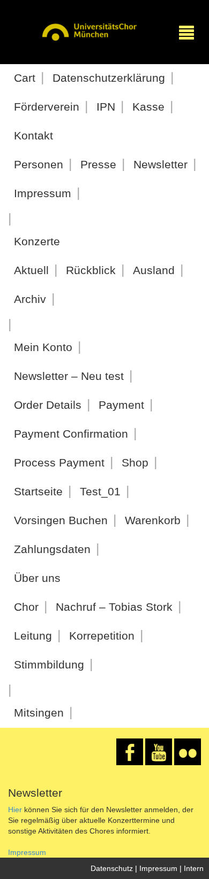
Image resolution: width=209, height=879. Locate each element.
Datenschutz (112, 868)
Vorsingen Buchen (61, 520)
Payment (121, 405)
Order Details (47, 405)
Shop (135, 462)
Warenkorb (153, 520)
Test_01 (100, 491)
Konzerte (37, 241)
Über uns (37, 578)
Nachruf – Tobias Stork (114, 607)
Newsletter (160, 164)
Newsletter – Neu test (69, 376)
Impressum (42, 193)
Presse (98, 164)
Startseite (38, 491)
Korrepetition (102, 635)
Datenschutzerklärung (109, 78)
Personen (38, 164)
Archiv (30, 299)
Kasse (148, 106)
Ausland (154, 270)
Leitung (33, 635)
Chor (26, 607)
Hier (15, 809)
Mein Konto (43, 347)
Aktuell (31, 270)
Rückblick (91, 270)
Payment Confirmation (71, 433)
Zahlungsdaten (52, 549)
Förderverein (46, 106)
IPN (105, 106)
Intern (194, 868)
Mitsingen (39, 712)
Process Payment (59, 462)
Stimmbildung (49, 664)
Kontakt (33, 135)
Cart (24, 78)
